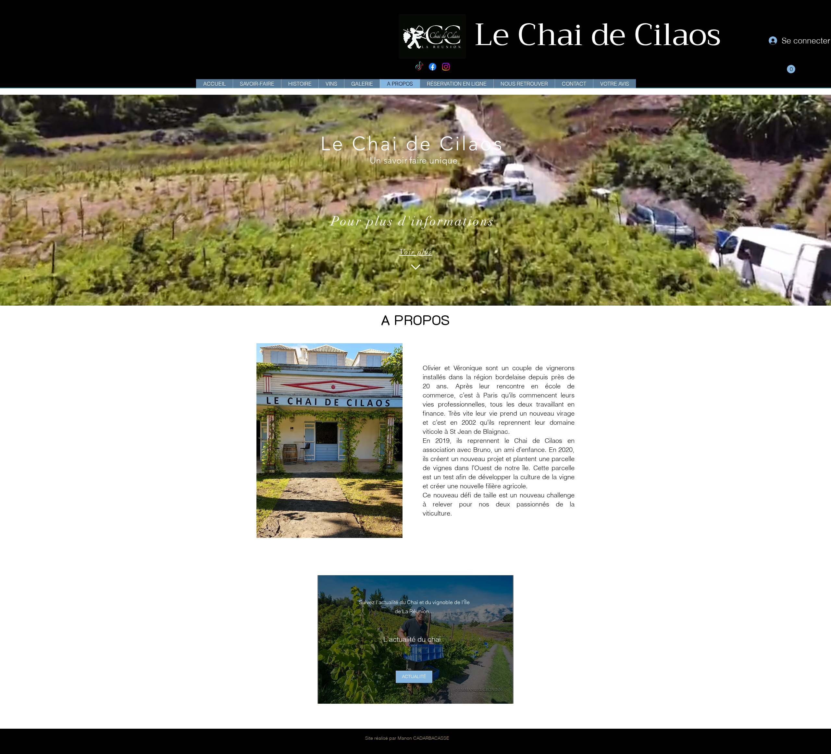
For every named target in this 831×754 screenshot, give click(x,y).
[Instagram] (446, 67)
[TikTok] (419, 67)
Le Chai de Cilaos (601, 35)
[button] (791, 69)
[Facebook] (433, 67)
